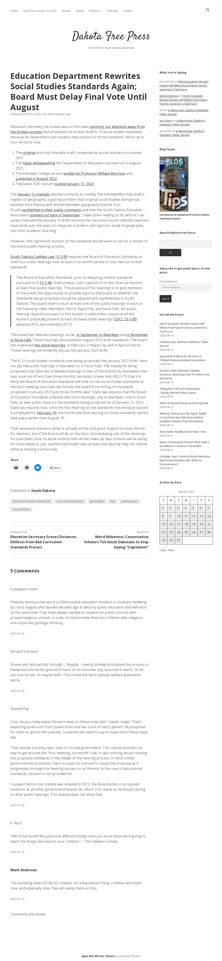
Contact (128, 11)
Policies (93, 11)
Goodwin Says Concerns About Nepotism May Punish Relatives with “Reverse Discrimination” (185, 460)
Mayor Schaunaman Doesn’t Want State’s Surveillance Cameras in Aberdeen (184, 444)
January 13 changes (34, 194)
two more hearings (49, 345)
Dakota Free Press (111, 37)
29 (163, 540)
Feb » (171, 550)
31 (178, 540)
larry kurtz (166, 120)
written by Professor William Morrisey (94, 173)
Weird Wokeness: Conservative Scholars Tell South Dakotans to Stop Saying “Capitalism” (116, 542)
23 (171, 532)
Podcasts (112, 11)
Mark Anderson (23, 870)
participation (129, 501)
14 (209, 516)
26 (193, 532)
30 (171, 540)
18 (186, 524)
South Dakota (43, 490)
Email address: (169, 281)
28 (209, 532)
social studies (21, 509)
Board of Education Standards (31, 501)
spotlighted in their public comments (51, 209)
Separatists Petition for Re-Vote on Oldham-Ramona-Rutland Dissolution (182, 358)
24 (178, 532)
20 (201, 524)
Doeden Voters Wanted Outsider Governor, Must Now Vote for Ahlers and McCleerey (184, 374)
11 (186, 516)
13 (201, 516)
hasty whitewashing (39, 163)
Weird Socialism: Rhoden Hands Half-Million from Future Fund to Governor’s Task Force (184, 85)
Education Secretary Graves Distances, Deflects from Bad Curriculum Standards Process (43, 542)
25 (186, 532)
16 (171, 524)
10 (178, 516)
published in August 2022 (36, 178)
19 (193, 524)
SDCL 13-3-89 (126, 319)
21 (209, 524)
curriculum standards (70, 501)
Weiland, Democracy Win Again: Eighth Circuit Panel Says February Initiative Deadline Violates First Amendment (183, 417)
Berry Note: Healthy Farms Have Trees (183, 432)
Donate (66, 11)
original (29, 152)
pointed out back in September (55, 215)
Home (14, 11)
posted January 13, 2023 (74, 183)
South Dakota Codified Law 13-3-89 (38, 256)
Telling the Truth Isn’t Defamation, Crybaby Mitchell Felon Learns (180, 391)
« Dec (163, 550)
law (113, 501)
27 (201, 532)
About (80, 11)
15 (163, 524)
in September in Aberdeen (98, 334)
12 (193, 516)
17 (178, 524)
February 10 (46, 412)
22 (163, 532)
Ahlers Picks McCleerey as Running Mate (184, 403)
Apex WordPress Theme (98, 956)
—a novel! (40, 11)
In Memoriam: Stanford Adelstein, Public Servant (182, 122)
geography (97, 501)
